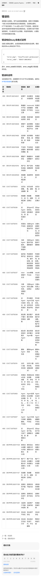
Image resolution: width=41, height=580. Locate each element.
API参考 (28, 3)
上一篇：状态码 (7, 536)
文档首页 (4, 3)
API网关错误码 (6, 81)
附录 (34, 3)
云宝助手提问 (7, 572)
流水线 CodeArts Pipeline (16, 3)
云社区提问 (17, 572)
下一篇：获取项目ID (8, 538)
